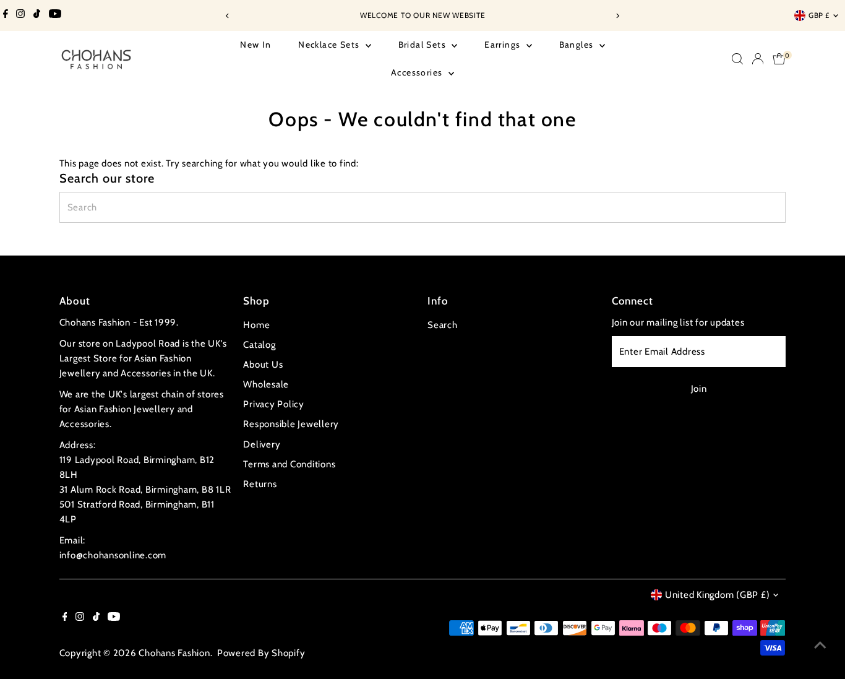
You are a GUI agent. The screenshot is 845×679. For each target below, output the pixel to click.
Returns (260, 484)
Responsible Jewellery (291, 424)
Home (256, 325)
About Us (263, 364)
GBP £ (819, 15)
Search (442, 325)
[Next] (618, 16)
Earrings (503, 44)
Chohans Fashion (174, 653)
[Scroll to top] (820, 645)
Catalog (259, 344)
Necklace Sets (330, 44)
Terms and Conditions (289, 464)
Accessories (418, 72)
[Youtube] (55, 15)
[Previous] (228, 16)
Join (699, 388)
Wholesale (266, 384)
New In (255, 44)
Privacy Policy (273, 404)
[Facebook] (5, 15)
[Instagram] (20, 15)
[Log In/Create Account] (757, 58)
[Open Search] (737, 58)
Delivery (261, 444)
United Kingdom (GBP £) (717, 594)
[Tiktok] (36, 15)
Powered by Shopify (261, 653)
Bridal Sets (423, 44)
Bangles (577, 44)
